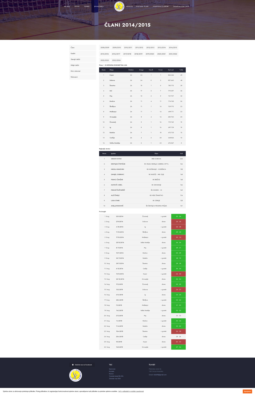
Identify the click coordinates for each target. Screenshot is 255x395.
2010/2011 (128, 47)
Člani (72, 47)
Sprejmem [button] (247, 391)
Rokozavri (74, 77)
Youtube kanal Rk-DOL (116, 376)
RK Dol (67, 6)
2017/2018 (127, 54)
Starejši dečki (75, 59)
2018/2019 (138, 54)
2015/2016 (105, 54)
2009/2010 (117, 47)
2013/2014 (162, 47)
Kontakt (111, 371)
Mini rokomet (75, 71)
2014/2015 (173, 47)
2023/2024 (116, 60)
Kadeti (73, 53)
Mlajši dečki (75, 65)
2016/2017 (116, 54)
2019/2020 (150, 54)
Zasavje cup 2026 (181, 6)
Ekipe (77, 6)
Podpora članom (161, 6)
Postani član (142, 6)
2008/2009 (105, 47)
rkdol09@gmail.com (160, 375)
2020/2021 (161, 54)
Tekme (87, 6)
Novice (130, 6)
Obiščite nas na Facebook (83, 365)
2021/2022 (173, 54)
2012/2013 (150, 47)
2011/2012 (139, 47)
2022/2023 (105, 60)
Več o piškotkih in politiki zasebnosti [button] (131, 391)
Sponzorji (99, 6)
